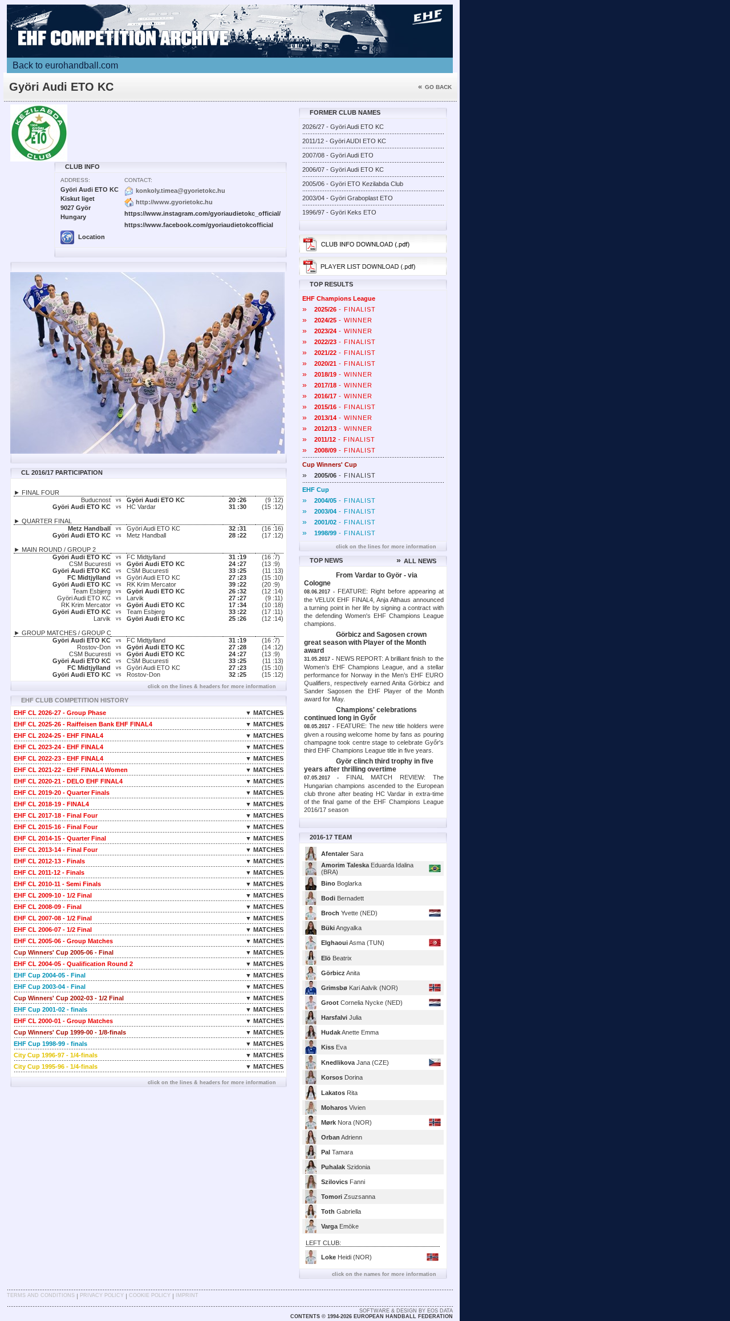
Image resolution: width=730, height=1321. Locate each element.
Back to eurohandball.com (65, 65)
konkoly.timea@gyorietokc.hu (180, 190)
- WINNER (337, 320)
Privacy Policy (102, 1295)
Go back (435, 87)
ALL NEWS (416, 561)
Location (90, 236)
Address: (75, 180)
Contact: (138, 180)
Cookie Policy (150, 1295)
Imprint (187, 1295)
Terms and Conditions (41, 1295)
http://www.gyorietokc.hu (174, 202)
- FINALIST (339, 309)
